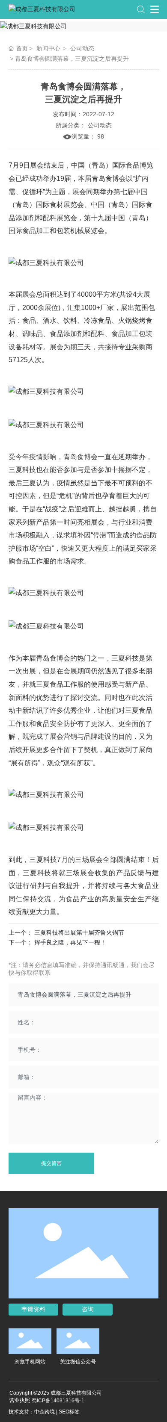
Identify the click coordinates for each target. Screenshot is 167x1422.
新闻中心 (48, 48)
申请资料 (33, 1309)
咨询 (88, 1309)
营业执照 (19, 1400)
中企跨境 (44, 1412)
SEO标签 (69, 1412)
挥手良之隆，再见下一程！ (70, 942)
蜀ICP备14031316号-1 (58, 1401)
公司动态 (82, 48)
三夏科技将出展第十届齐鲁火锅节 (79, 932)
